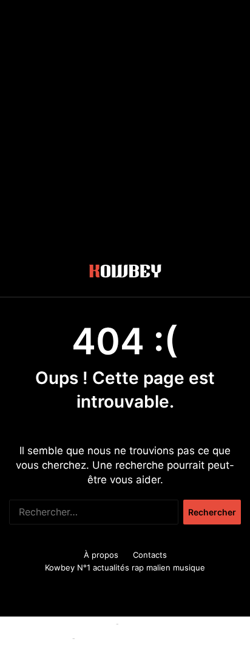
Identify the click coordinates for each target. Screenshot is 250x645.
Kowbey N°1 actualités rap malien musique (125, 567)
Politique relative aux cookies (57, 623)
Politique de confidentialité (128, 638)
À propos (101, 555)
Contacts (150, 555)
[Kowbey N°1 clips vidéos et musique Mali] (125, 273)
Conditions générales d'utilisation (184, 623)
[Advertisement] (125, 125)
